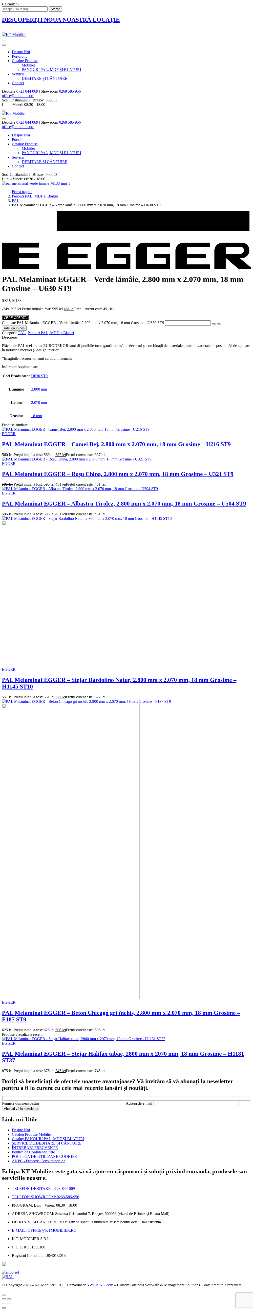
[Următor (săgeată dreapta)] (9, 1303)
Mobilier (28, 65)
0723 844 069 (27, 91)
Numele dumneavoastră (21, 1103)
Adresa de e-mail (139, 1103)
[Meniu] (4, 40)
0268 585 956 (69, 91)
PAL (15, 200)
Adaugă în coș (14, 328)
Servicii (18, 74)
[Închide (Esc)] (4, 1299)
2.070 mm (39, 402)
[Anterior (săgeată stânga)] (4, 1303)
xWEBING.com (100, 1285)
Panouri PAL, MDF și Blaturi (35, 196)
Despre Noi (21, 52)
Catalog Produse (25, 61)
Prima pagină (22, 192)
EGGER (9, 434)
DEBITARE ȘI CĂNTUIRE (44, 78)
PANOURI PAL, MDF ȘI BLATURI (51, 69)
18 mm (36, 416)
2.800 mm (39, 389)
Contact (18, 83)
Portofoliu (19, 56)
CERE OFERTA (15, 318)
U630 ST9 (39, 376)
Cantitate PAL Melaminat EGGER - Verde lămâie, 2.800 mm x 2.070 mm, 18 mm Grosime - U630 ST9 (83, 323)
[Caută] (4, 110)
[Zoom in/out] (9, 1299)
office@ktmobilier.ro (18, 96)
